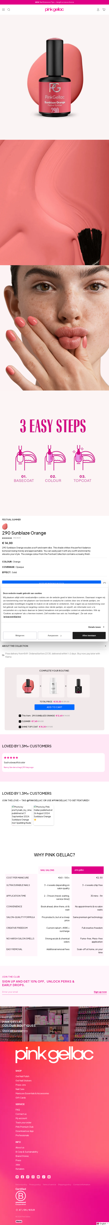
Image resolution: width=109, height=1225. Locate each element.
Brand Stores (22, 1156)
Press (18, 1160)
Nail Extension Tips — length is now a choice (54, 2)
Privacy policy (35, 1184)
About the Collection (15, 645)
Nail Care (20, 1089)
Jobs (18, 1164)
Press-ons (21, 1084)
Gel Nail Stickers (24, 1080)
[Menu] (3, 9)
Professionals (22, 1135)
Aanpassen (53, 635)
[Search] (8, 9)
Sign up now (100, 992)
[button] (22, 815)
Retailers (20, 1168)
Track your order (23, 1122)
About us (20, 1147)
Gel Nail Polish (22, 1076)
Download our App (25, 1131)
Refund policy (21, 1184)
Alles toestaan (89, 635)
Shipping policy (64, 1184)
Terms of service (49, 1184)
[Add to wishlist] (104, 583)
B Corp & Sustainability (27, 1151)
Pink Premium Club (24, 1126)
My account (21, 1118)
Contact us (21, 1114)
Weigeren (19, 635)
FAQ (18, 1109)
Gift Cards (21, 1097)
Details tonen (94, 627)
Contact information (81, 1184)
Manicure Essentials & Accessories (32, 1093)
